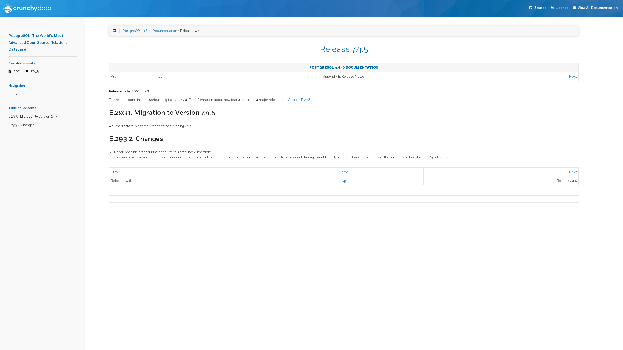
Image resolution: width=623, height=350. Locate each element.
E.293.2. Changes (22, 125)
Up (160, 76)
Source (540, 8)
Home (13, 94)
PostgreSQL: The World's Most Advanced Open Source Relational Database (39, 43)
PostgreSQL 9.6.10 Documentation (150, 31)
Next (573, 76)
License (562, 8)
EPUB (35, 72)
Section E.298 (299, 100)
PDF (16, 72)
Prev (114, 76)
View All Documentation (598, 8)
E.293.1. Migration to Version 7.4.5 (33, 117)
